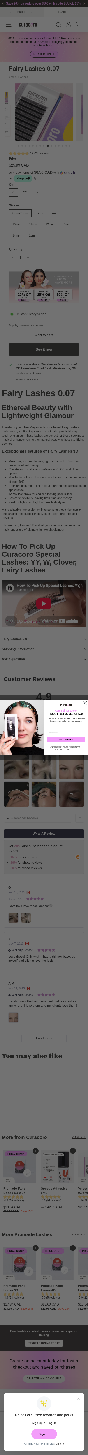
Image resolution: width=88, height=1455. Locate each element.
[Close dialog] (85, 703)
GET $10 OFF (66, 739)
